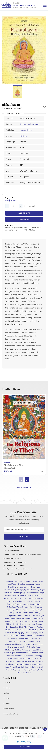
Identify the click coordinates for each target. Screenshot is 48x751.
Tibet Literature (11, 638)
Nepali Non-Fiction (24, 673)
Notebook (27, 607)
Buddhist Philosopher (23, 650)
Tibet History (9, 630)
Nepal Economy (33, 590)
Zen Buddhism (28, 656)
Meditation (9, 650)
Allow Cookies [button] (24, 747)
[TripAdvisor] (20, 574)
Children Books (21, 610)
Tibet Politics (34, 630)
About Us (6, 683)
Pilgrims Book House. (25, 728)
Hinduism (18, 581)
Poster (12, 670)
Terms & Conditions (10, 714)
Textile (24, 661)
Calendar (18, 604)
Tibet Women (20, 635)
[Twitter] (8, 574)
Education (17, 661)
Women (9, 661)
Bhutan (8, 644)
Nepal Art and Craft (12, 667)
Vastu (38, 647)
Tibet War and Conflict (35, 635)
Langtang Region (17, 618)
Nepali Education (31, 621)
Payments (7, 703)
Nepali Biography (19, 590)
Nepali (12, 653)
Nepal (21, 587)
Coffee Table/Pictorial (15, 607)
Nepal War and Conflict (18, 598)
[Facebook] (4, 574)
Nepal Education (11, 627)
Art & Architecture (27, 658)
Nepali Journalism (22, 624)
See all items (22, 487)
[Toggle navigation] (44, 5)
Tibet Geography (31, 633)
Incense (26, 604)
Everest (18, 613)
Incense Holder (35, 604)
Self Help (24, 667)
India (21, 621)
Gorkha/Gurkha (18, 595)
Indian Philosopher (23, 653)
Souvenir (10, 604)
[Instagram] (12, 574)
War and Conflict (19, 641)
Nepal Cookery (34, 613)
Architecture (37, 607)
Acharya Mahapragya (29, 124)
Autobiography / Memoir (13, 616)
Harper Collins (26, 130)
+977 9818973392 (19, 562)
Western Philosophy (13, 656)
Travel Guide (19, 664)
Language (11, 610)
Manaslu (27, 616)
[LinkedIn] (16, 574)
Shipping (6, 688)
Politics (34, 638)
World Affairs (17, 644)
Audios (6, 693)
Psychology (32, 661)
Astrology (38, 656)
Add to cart (24, 213)
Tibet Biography (18, 633)
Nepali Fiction (12, 584)
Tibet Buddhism (22, 630)
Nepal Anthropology (17, 593)
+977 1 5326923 (15, 559)
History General (24, 638)
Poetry (25, 613)
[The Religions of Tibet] (24, 427)
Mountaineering (20, 647)
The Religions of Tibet (13, 465)
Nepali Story (12, 587)
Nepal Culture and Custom (22, 601)
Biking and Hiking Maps (34, 618)
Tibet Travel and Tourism (33, 627)
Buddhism (9, 581)
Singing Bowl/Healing (33, 664)
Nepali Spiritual (36, 624)
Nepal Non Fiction (11, 621)
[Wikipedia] (25, 574)
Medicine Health (37, 653)
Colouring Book (36, 670)
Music (39, 641)
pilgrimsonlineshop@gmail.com (20, 569)
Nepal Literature (33, 593)
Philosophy (31, 647)
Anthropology (29, 587)
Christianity (27, 581)
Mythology (33, 667)
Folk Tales (37, 601)
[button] (27, 479)
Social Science (30, 595)
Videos (6, 698)
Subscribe (24, 537)
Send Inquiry (24, 219)
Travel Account (13, 658)
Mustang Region (23, 670)
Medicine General (30, 644)
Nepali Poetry (38, 581)
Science (38, 658)
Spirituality (31, 641)
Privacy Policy (8, 709)
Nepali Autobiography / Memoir (29, 584)
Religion (23, 136)
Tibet (21, 627)
